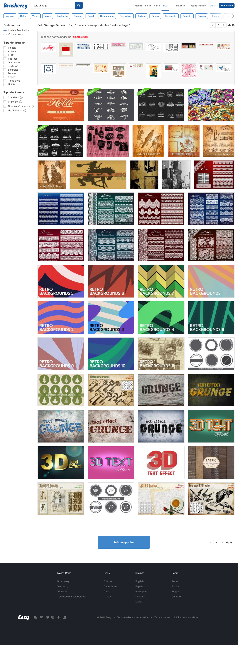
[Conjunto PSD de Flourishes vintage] (111, 105)
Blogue (175, 591)
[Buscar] (79, 5)
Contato (176, 596)
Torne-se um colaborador (71, 596)
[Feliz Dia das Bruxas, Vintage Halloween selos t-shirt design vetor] (118, 70)
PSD (165, 5)
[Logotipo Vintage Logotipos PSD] (161, 105)
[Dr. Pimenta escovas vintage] (107, 141)
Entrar (212, 5)
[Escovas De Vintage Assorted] (184, 141)
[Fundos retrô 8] (211, 317)
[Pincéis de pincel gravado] (211, 498)
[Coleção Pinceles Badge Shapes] (211, 353)
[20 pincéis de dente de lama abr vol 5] (111, 208)
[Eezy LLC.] (23, 617)
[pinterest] (47, 617)
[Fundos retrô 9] (60, 353)
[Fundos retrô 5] (60, 281)
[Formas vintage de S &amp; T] (144, 174)
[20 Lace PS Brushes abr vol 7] (111, 245)
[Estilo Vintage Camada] (98, 174)
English (139, 581)
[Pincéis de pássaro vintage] (148, 141)
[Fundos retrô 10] (111, 353)
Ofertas (108, 581)
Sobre (175, 581)
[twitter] (41, 617)
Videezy (62, 591)
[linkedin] (64, 617)
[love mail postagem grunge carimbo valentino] (48, 47)
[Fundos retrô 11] (161, 353)
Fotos (148, 5)
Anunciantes (111, 586)
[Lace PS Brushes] (214, 174)
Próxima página (123, 542)
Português (141, 591)
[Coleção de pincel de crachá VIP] (111, 498)
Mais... (139, 601)
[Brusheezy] (15, 6)
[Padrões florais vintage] (211, 105)
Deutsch (140, 596)
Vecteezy (62, 586)
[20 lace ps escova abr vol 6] (211, 245)
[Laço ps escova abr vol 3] (161, 208)
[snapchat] (58, 617)
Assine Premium (198, 5)
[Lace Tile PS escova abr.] (161, 498)
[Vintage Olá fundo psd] (60, 105)
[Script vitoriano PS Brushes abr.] (60, 498)
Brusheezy (63, 581)
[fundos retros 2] (60, 317)
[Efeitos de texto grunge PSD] (161, 390)
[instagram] (52, 617)
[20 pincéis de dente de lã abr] (211, 208)
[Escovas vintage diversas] (219, 141)
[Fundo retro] (211, 281)
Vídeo (157, 5)
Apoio (107, 591)
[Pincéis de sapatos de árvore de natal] (60, 390)
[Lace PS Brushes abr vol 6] (161, 245)
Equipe (175, 586)
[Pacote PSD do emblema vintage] (60, 141)
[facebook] (35, 617)
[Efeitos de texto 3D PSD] (211, 426)
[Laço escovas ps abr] (60, 208)
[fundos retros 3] (111, 317)
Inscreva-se (227, 5)
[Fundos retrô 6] (111, 281)
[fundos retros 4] (161, 317)
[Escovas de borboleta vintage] (51, 174)
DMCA (107, 596)
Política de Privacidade (186, 617)
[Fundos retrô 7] (161, 281)
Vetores (138, 5)
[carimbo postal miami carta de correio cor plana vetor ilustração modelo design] (153, 70)
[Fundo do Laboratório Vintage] (176, 174)
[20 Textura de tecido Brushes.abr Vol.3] (211, 462)
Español (139, 586)
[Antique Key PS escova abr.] (111, 390)
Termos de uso (162, 617)
